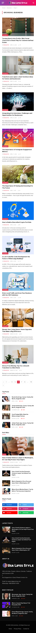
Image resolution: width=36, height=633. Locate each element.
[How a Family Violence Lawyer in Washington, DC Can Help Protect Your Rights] (18, 446)
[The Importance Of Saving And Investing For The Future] (18, 174)
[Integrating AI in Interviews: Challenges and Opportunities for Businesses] (18, 101)
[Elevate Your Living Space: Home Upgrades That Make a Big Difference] (18, 318)
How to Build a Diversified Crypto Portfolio (17, 222)
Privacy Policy (17, 628)
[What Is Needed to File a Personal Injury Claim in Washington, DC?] (6, 483)
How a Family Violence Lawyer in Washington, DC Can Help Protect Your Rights (23, 529)
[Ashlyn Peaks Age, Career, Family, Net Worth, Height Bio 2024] (6, 425)
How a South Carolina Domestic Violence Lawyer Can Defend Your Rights (21, 473)
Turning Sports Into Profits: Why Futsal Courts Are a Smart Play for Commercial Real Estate (17, 40)
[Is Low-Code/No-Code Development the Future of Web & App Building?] (18, 245)
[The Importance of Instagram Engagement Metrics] (18, 138)
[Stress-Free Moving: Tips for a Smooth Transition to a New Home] (18, 354)
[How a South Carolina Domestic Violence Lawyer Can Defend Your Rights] (6, 473)
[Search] (33, 3)
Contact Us (26, 628)
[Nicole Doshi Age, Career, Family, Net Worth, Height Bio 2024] (6, 399)
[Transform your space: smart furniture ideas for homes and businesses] (18, 65)
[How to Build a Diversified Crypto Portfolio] (18, 210)
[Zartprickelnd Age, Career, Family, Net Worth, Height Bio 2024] (6, 408)
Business (9, 7)
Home (3, 7)
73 (31, 382)
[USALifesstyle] (18, 3)
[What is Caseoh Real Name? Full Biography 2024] (6, 605)
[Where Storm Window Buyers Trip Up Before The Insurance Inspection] (6, 491)
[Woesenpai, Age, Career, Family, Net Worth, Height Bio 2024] (6, 596)
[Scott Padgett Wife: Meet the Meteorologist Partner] (6, 416)
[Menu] (3, 3)
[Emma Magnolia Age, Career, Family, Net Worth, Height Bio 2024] (6, 614)
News (4, 454)
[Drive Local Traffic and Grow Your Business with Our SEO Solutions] (18, 281)
